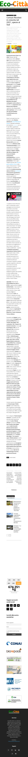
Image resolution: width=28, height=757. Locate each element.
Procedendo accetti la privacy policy (13, 631)
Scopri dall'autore (11, 498)
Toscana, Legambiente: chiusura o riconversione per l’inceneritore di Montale (17, 518)
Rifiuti (15, 15)
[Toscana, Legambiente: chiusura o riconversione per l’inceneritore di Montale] (10, 515)
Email (8, 626)
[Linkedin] (14, 465)
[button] (2, 10)
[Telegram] (19, 465)
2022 (9, 580)
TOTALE (18, 583)
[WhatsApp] (16, 465)
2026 (13, 583)
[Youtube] (11, 609)
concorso (15, 125)
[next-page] (10, 535)
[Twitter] (8, 609)
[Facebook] (8, 465)
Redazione (9, 43)
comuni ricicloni (12, 457)
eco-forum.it (18, 171)
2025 (9, 583)
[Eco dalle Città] (14, 4)
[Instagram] (11, 605)
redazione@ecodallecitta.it (14, 741)
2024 (19, 580)
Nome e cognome (10, 622)
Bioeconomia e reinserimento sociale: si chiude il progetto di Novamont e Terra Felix (17, 506)
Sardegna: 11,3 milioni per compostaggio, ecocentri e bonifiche (17, 529)
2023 (14, 580)
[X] (11, 465)
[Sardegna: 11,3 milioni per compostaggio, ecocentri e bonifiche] (10, 527)
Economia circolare (10, 13)
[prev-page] (7, 535)
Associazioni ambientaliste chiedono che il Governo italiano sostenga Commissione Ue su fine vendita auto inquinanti (10, 477)
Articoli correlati (10, 496)
